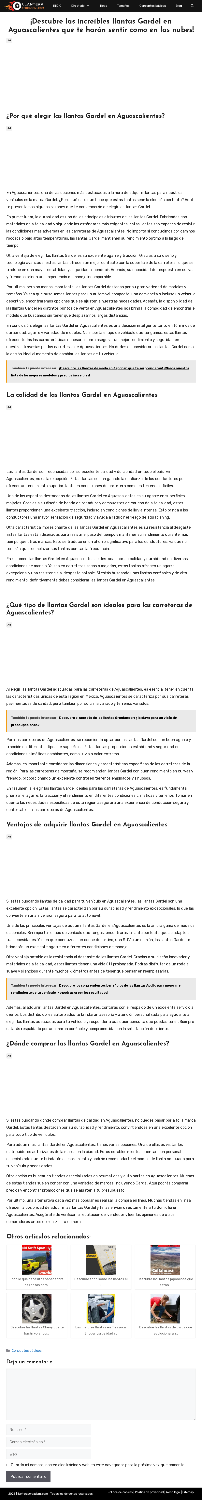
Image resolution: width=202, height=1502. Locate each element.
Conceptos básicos (152, 6)
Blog (179, 6)
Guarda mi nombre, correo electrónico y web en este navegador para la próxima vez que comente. (98, 1464)
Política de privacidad (149, 1492)
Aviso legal (173, 1492)
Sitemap (188, 1492)
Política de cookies (120, 1492)
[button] (192, 6)
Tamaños (123, 6)
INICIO (57, 6)
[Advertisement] (101, 72)
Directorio (78, 6)
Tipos (103, 6)
